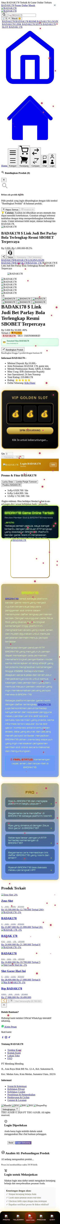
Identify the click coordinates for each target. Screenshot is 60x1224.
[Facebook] (2, 1038)
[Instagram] (6, 1038)
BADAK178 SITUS (32, 24)
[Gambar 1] (8, 299)
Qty (3, 453)
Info (53, 465)
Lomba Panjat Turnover (26, 482)
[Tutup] (3, 180)
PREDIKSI (41, 1220)
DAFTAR (30, 1220)
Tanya (10, 257)
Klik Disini (29, 383)
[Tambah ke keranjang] (11, 1001)
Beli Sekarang (34, 257)
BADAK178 (7, 5)
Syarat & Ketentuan (17, 1086)
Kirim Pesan (11, 1026)
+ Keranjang (20, 257)
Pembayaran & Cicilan (18, 1097)
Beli (18, 457)
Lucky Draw (7, 482)
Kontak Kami (14, 1053)
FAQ (9, 1058)
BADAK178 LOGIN (47, 21)
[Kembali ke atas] (4, 1005)
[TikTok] (9, 1038)
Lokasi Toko (13, 1055)
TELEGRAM (18, 1220)
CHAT (52, 1220)
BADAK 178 (15, 27)
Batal (11, 1143)
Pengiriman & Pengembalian (21, 1094)
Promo (18, 5)
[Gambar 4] (8, 302)
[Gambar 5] (23, 302)
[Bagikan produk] (3, 257)
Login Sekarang (23, 1143)
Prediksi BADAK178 (11, 485)
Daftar (25, 5)
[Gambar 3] (38, 299)
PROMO (6, 1220)
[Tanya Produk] (23, 457)
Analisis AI (29, 210)
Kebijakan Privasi (16, 1089)
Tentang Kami (14, 1050)
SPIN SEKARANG (30, 430)
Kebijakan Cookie (16, 1092)
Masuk (31, 5)
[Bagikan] (3, 1000)
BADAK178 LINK (12, 24)
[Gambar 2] (23, 299)
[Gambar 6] (38, 302)
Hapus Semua (11, 210)
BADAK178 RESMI (26, 21)
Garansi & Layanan (16, 1100)
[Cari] (4, 14)
